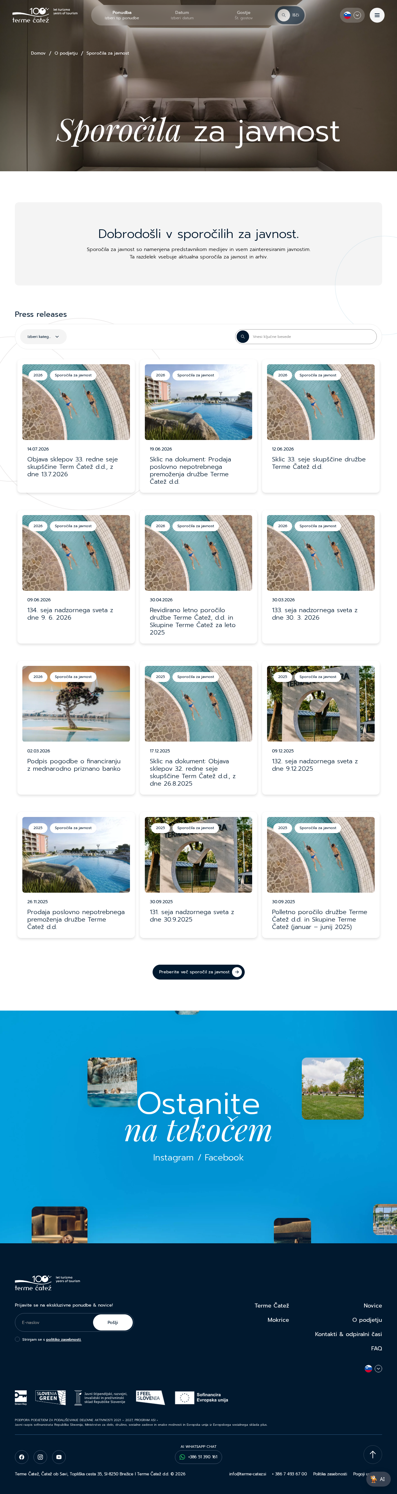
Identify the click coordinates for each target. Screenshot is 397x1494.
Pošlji (113, 1322)
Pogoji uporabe (367, 1474)
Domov (38, 53)
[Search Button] (243, 336)
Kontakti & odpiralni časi (348, 1334)
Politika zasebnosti (330, 1474)
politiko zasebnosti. (63, 1339)
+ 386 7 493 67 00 (289, 1474)
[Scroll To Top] (373, 1454)
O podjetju (66, 53)
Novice (373, 1305)
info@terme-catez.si (247, 1474)
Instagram (173, 1157)
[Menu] (377, 15)
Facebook (224, 1157)
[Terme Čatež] (45, 15)
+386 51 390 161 (202, 1457)
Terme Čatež (272, 1305)
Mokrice (278, 1320)
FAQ (376, 1348)
